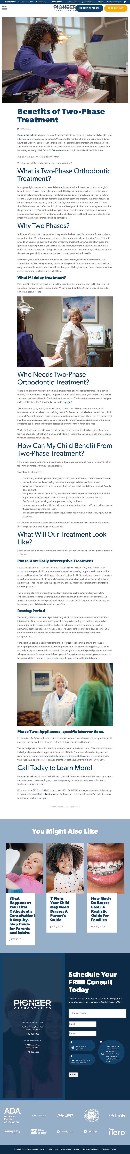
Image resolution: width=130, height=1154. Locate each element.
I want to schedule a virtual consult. (83, 1061)
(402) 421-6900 (27, 2)
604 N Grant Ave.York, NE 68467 (32, 1046)
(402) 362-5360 (73, 2)
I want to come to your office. (82, 1047)
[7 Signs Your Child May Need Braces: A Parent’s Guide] (64, 871)
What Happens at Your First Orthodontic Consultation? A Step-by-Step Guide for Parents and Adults (20, 916)
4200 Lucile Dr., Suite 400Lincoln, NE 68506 (32, 1028)
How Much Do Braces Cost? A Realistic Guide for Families (101, 909)
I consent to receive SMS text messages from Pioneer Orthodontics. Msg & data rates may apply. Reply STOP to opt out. (112, 1053)
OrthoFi (101, 2)
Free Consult (116, 8)
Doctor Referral (89, 8)
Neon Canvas (111, 1149)
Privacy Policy (53, 1149)
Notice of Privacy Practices (70, 1149)
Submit (73, 1075)
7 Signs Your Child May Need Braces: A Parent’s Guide (59, 909)
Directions (41, 2)
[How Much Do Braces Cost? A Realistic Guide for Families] (105, 871)
